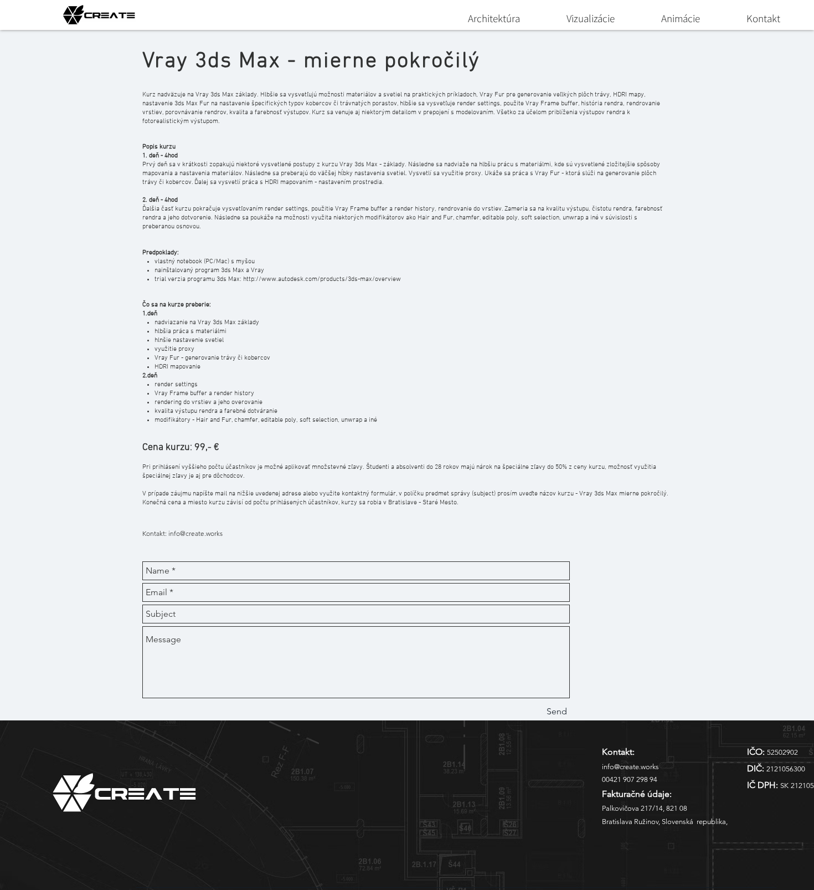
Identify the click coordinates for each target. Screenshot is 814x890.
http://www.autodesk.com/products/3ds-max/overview (322, 279)
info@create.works (195, 533)
